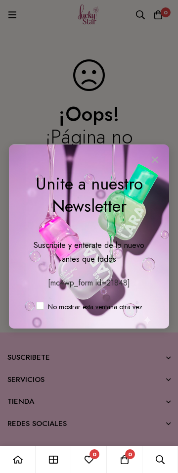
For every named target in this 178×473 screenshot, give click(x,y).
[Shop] (53, 459)
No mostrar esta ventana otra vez (94, 307)
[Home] (18, 459)
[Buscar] (160, 459)
